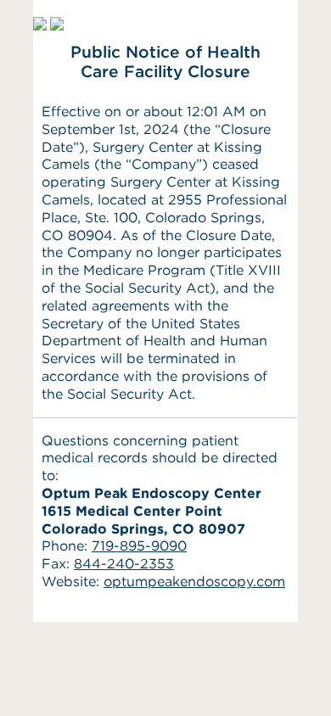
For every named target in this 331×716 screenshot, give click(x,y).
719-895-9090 (139, 546)
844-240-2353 (124, 564)
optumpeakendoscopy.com (194, 581)
